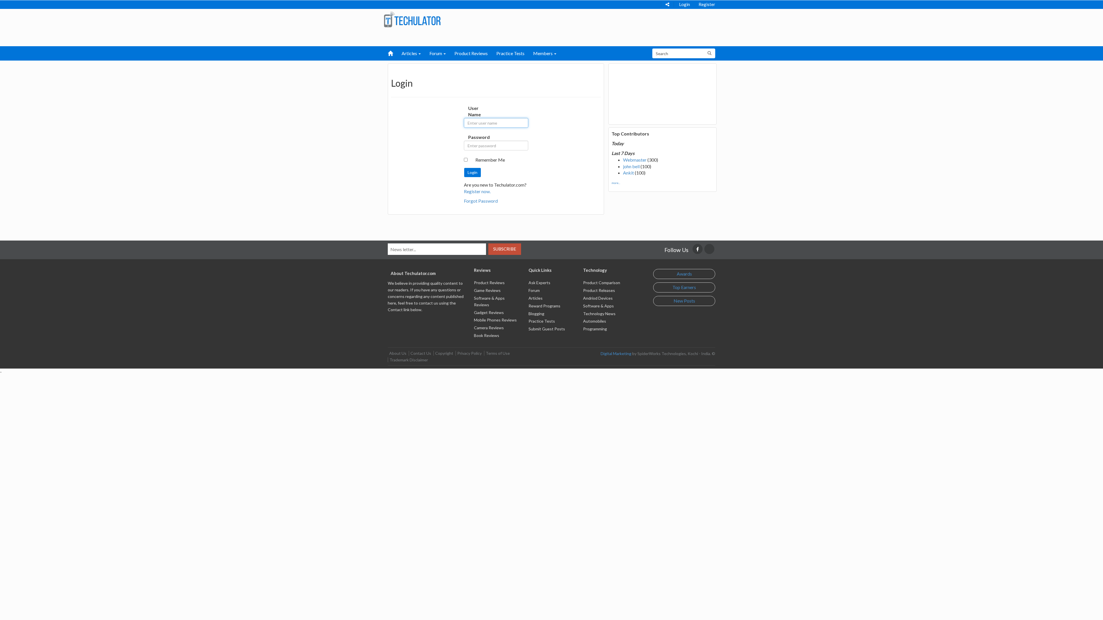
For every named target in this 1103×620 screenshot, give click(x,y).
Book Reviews (486, 335)
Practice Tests (510, 53)
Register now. (477, 191)
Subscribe (504, 248)
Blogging (536, 313)
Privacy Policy (469, 353)
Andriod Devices (598, 298)
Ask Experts (539, 282)
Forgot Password (481, 201)
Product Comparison (601, 282)
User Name (474, 111)
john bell (631, 166)
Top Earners (684, 287)
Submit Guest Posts (547, 328)
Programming (595, 328)
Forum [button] (436, 53)
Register (707, 4)
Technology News (599, 313)
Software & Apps (598, 305)
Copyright (444, 353)
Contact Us (420, 353)
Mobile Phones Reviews (495, 319)
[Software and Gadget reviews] (412, 19)
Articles (536, 298)
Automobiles (594, 321)
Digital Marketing (616, 353)
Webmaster (635, 159)
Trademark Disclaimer (408, 359)
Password (474, 137)
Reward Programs (544, 305)
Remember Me (490, 159)
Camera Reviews (489, 327)
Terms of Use (498, 353)
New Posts (684, 300)
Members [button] (543, 53)
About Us (397, 353)
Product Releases (599, 290)
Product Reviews (471, 53)
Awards (684, 273)
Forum (534, 290)
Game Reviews (487, 290)
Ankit (628, 172)
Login (684, 4)
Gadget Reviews (489, 312)
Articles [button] (410, 53)
